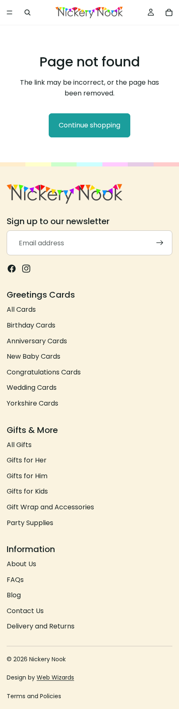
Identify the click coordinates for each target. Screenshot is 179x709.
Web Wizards (55, 677)
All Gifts (19, 445)
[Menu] (9, 12)
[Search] (27, 12)
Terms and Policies (34, 696)
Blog (14, 595)
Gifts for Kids (27, 491)
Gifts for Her (27, 460)
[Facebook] (12, 269)
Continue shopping (89, 125)
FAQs (15, 579)
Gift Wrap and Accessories (50, 507)
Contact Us (25, 611)
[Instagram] (26, 269)
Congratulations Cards (44, 372)
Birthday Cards (31, 325)
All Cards (21, 310)
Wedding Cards (32, 388)
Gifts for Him (27, 476)
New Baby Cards (33, 357)
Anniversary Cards (37, 341)
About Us (21, 564)
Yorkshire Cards (32, 403)
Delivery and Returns (41, 626)
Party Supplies (30, 523)
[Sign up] (160, 243)
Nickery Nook (47, 659)
